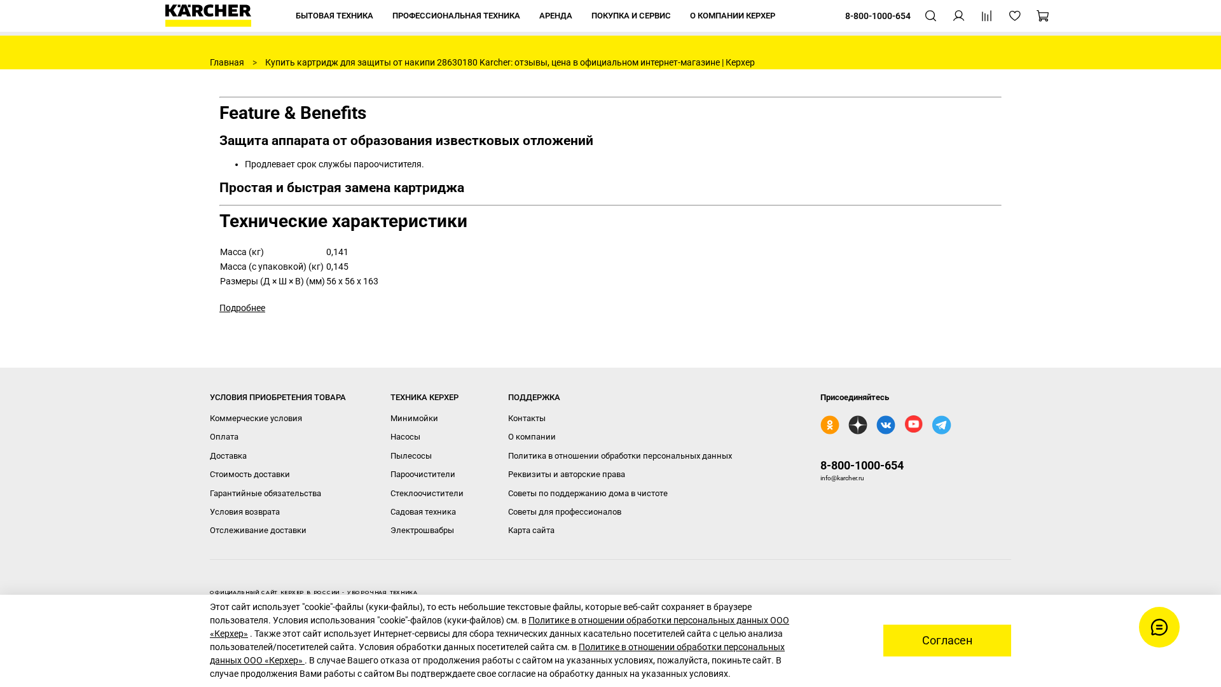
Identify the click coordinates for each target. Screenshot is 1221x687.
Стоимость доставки (250, 474)
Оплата (224, 436)
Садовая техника (423, 512)
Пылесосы (411, 456)
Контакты (527, 418)
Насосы (405, 436)
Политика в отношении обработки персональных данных (620, 456)
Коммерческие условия (256, 418)
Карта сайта (531, 530)
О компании (532, 436)
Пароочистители (422, 474)
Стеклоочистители (427, 493)
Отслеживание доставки (258, 530)
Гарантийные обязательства (265, 493)
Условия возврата (245, 512)
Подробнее (242, 308)
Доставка (228, 456)
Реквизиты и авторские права (566, 474)
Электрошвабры (422, 530)
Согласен (947, 640)
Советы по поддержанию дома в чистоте (588, 493)
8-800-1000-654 (862, 465)
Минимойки (414, 418)
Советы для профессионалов (564, 512)
